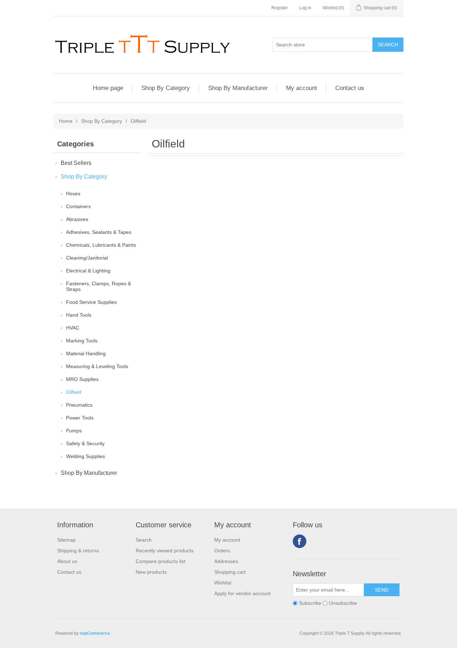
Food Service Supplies (91, 302)
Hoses (73, 193)
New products (151, 572)
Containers (78, 206)
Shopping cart (230, 572)
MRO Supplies (82, 379)
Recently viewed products (165, 550)
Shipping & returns (78, 550)
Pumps (74, 430)
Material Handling (86, 353)
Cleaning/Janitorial (87, 258)
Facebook (299, 541)
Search (144, 540)
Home (65, 121)
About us (67, 561)
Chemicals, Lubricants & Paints (101, 245)
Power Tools (80, 418)
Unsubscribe (343, 603)
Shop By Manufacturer (238, 88)
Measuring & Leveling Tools (97, 366)
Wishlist (222, 583)
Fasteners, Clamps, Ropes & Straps (98, 286)
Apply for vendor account (242, 593)
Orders (222, 550)
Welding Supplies (85, 456)
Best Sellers (76, 163)
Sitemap (66, 540)
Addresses (226, 561)
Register (279, 7)
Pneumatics (79, 405)
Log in (305, 7)
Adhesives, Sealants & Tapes (98, 232)
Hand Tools (78, 315)
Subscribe (310, 603)
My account (301, 88)
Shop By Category (165, 88)
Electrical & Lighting (88, 270)
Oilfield (73, 392)
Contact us (349, 88)
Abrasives (77, 219)
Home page (108, 88)
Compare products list (160, 561)
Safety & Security (85, 443)
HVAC (72, 328)
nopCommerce (95, 633)
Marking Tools (81, 340)
